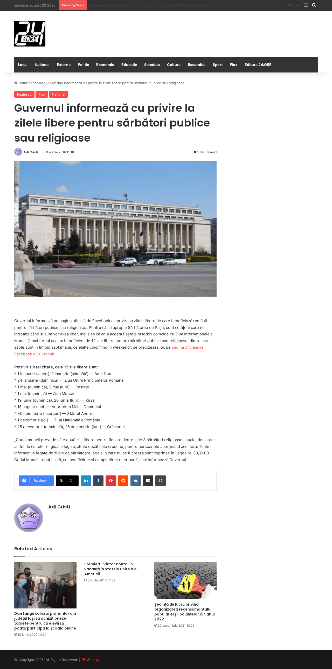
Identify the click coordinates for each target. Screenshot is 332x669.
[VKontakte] (135, 480)
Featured (38, 83)
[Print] (160, 480)
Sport (218, 64)
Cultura (174, 64)
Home (22, 83)
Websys (93, 660)
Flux (233, 64)
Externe (64, 64)
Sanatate (152, 64)
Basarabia (196, 64)
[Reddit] (123, 480)
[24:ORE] (29, 34)
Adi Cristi (31, 152)
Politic (83, 64)
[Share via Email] (148, 480)
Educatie (129, 64)
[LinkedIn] (86, 480)
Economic (105, 64)
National (42, 64)
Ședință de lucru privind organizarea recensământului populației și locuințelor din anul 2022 (184, 612)
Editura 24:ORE (258, 64)
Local (22, 64)
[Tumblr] (98, 480)
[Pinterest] (111, 480)
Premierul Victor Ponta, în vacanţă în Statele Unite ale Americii (110, 569)
